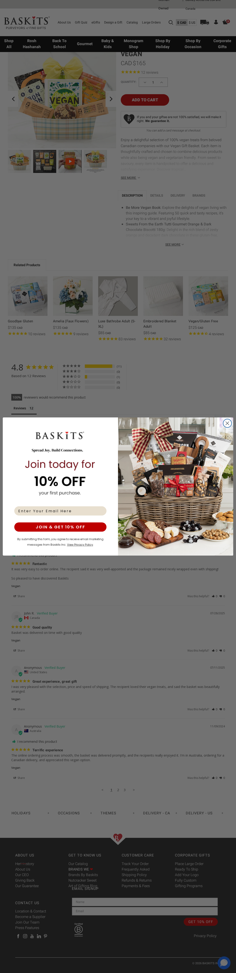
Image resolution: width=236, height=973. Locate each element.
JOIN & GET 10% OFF (60, 527)
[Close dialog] (227, 423)
